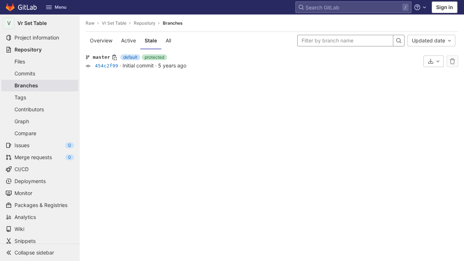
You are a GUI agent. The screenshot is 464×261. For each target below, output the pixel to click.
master (101, 57)
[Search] (399, 40)
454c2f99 (106, 66)
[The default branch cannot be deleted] (452, 61)
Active (128, 40)
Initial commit (138, 65)
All (168, 40)
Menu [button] (60, 7)
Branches (173, 23)
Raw (90, 23)
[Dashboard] (21, 7)
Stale (151, 40)
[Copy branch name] (114, 57)
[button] (40, 252)
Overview (101, 40)
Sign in (444, 7)
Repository (145, 23)
